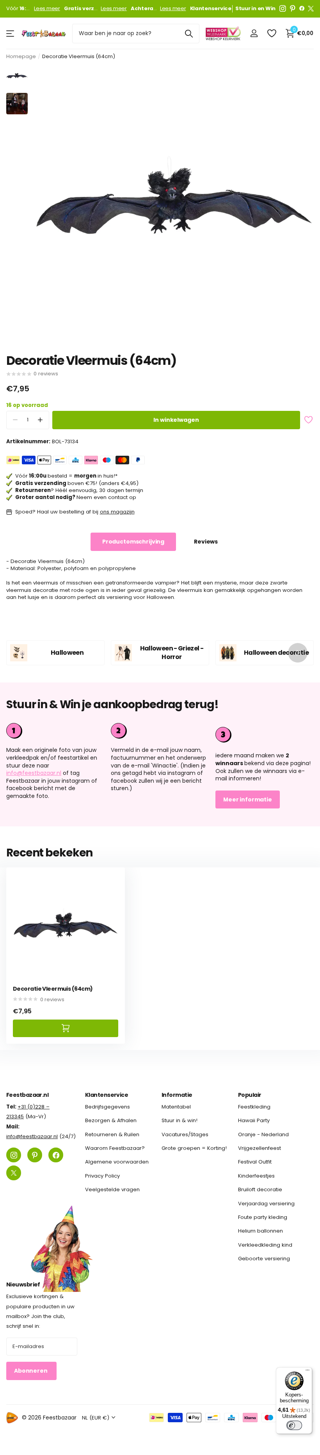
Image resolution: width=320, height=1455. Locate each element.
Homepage (21, 56)
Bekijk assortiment (10, 33)
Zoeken (188, 33)
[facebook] (301, 8)
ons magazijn (117, 511)
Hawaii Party (254, 1120)
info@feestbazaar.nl (33, 773)
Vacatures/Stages (185, 1134)
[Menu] (307, 1372)
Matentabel (176, 1106)
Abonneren (31, 1371)
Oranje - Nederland (263, 1134)
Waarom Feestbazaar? (115, 1148)
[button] (40, 420)
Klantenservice (106, 1095)
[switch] (294, 1425)
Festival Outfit (255, 1161)
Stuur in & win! (179, 1120)
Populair (249, 1095)
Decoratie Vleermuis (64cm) (52, 989)
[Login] (254, 33)
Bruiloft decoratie (260, 1189)
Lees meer (47, 8)
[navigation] (17, 76)
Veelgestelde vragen (112, 1189)
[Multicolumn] (264, 733)
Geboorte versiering (264, 1258)
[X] (311, 8)
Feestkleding (254, 1106)
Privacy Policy (102, 1176)
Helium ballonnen (260, 1231)
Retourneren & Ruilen (112, 1134)
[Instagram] (282, 8)
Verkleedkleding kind (265, 1245)
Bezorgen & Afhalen (111, 1120)
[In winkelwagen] (65, 1028)
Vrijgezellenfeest (259, 1148)
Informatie (177, 1095)
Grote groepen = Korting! (194, 1148)
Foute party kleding (262, 1217)
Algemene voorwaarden (117, 1161)
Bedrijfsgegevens (107, 1106)
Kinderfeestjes (256, 1176)
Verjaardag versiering (266, 1203)
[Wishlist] (271, 33)
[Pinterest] (292, 8)
